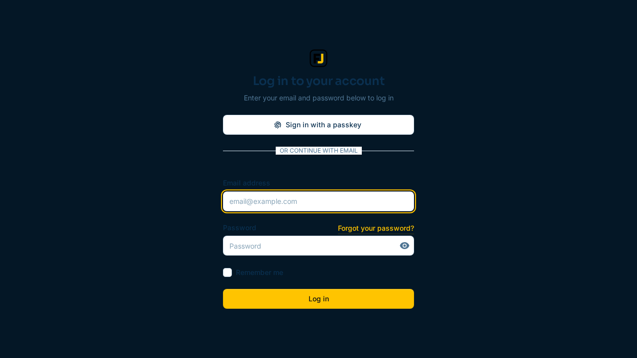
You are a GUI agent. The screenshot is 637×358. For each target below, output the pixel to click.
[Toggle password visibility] (405, 246)
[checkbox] (227, 272)
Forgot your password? (376, 228)
